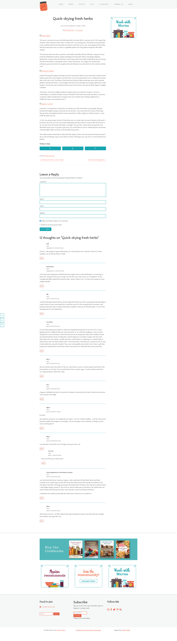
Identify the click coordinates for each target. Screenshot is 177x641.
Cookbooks (104, 4)
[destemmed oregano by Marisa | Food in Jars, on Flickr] (47, 71)
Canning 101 (118, 4)
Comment (43, 182)
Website (42, 213)
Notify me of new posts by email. (51, 225)
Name (42, 199)
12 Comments (79, 30)
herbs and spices (49, 156)
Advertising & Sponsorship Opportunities (88, 630)
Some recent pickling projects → (97, 160)
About (130, 4)
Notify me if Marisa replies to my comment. (54, 221)
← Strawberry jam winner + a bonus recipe (51, 160)
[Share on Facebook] (50, 148)
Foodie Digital (126, 630)
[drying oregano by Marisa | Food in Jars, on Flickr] (45, 36)
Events (71, 4)
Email (42, 206)
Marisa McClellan (69, 30)
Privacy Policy (61, 630)
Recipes (82, 4)
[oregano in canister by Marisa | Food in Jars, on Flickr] (46, 104)
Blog (92, 4)
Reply (41, 258)
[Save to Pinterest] (95, 148)
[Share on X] (72, 148)
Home (61, 4)
